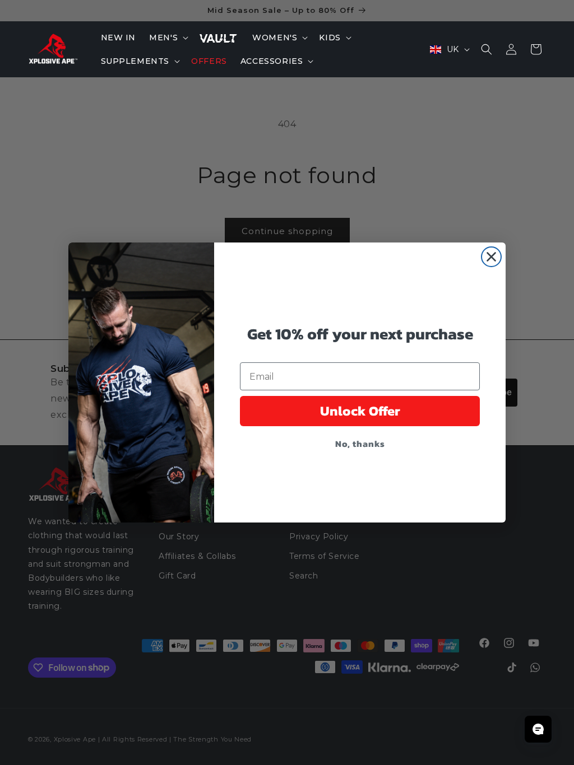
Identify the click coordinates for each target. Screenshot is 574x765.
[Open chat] (538, 729)
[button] (167, 37)
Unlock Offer (360, 411)
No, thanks (360, 443)
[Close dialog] (491, 257)
